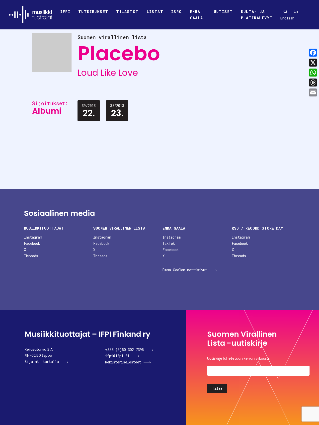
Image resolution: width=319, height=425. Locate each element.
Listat (155, 11)
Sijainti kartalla (42, 361)
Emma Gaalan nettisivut (184, 269)
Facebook (32, 243)
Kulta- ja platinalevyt (257, 14)
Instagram (33, 237)
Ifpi (65, 11)
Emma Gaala (196, 14)
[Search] (285, 11)
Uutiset (223, 11)
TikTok (168, 243)
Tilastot (127, 11)
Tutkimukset (93, 11)
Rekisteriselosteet (123, 362)
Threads (31, 256)
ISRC (176, 11)
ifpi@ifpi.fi (117, 355)
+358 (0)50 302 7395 (124, 349)
